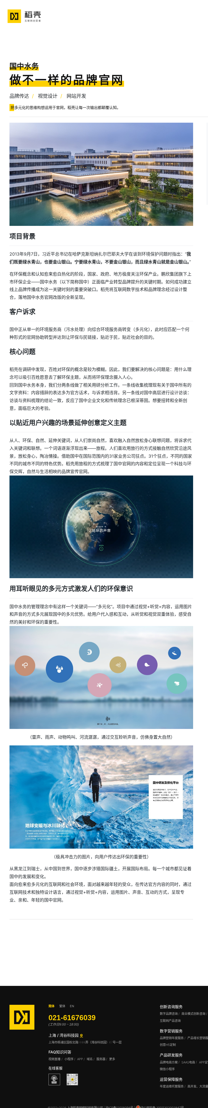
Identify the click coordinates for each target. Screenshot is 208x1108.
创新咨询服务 (171, 1006)
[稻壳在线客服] (54, 1079)
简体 (51, 1006)
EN (72, 1006)
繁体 (62, 1006)
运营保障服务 (171, 1079)
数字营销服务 (171, 1031)
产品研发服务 (171, 1055)
